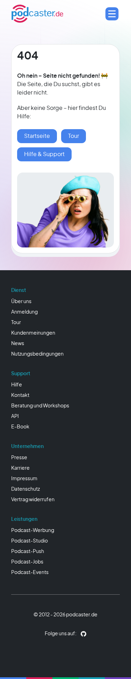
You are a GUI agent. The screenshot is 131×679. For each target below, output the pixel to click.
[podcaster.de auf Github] (83, 634)
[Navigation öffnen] (112, 14)
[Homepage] (37, 13)
